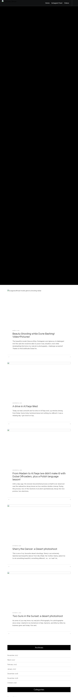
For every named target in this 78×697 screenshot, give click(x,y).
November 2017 (12, 655)
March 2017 (11, 660)
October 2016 (12, 683)
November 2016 (12, 678)
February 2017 (12, 664)
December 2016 (12, 673)
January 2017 (11, 669)
